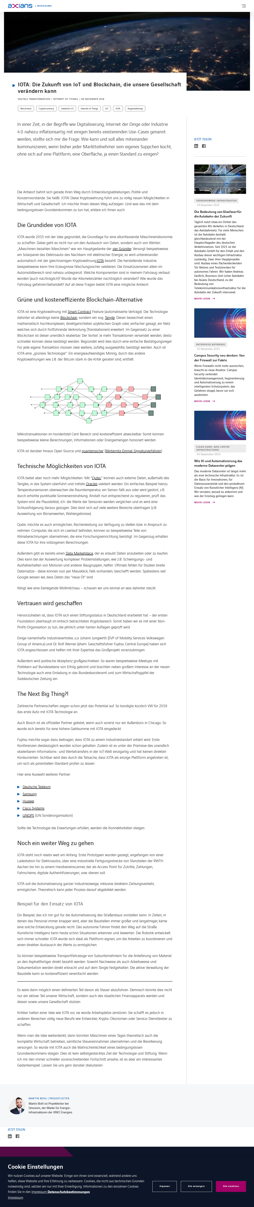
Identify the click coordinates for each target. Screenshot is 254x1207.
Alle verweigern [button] (196, 1186)
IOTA (100, 260)
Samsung (30, 793)
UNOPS (28, 815)
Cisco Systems (33, 808)
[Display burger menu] (243, 6)
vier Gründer (122, 248)
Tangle (110, 317)
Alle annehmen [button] (231, 1186)
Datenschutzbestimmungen (69, 1192)
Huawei (28, 800)
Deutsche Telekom (37, 786)
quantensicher (93, 450)
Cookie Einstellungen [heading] (35, 1167)
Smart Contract (79, 311)
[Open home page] (20, 6)
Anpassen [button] (165, 1186)
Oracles (91, 483)
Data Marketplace (79, 553)
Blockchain (68, 317)
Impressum (40, 1191)
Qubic (96, 477)
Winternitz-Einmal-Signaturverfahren (133, 450)
